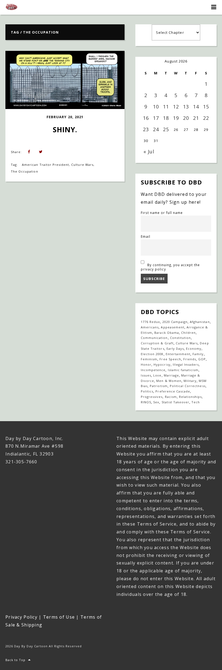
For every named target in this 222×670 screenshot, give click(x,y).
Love (157, 375)
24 (156, 129)
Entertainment (178, 354)
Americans (150, 327)
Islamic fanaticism (183, 370)
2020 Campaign (175, 322)
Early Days (175, 348)
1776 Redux (150, 322)
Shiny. (65, 129)
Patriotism (158, 386)
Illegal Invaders (186, 364)
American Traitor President (45, 165)
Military (190, 381)
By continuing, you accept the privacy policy (170, 267)
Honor (146, 364)
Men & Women (168, 381)
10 (156, 106)
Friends (189, 359)
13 (186, 106)
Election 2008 (152, 354)
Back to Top (15, 660)
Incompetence (153, 370)
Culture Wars (82, 165)
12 (176, 106)
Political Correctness (187, 386)
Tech (195, 402)
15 (206, 106)
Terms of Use (59, 617)
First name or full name (162, 212)
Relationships (190, 397)
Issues (146, 375)
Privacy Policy (21, 617)
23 (146, 129)
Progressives (151, 397)
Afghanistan (200, 322)
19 (176, 118)
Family (198, 354)
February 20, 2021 (65, 116)
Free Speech (170, 359)
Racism (171, 397)
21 (196, 118)
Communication (154, 338)
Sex (156, 402)
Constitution (180, 338)
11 (166, 106)
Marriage (171, 375)
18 (166, 118)
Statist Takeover (176, 402)
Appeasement (172, 327)
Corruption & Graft (157, 343)
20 (186, 118)
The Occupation (24, 171)
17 (156, 118)
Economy (193, 348)
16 (146, 118)
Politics (147, 391)
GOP (202, 359)
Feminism (149, 359)
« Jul (148, 151)
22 (206, 118)
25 (166, 129)
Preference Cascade (172, 391)
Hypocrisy (162, 364)
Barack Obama (166, 333)
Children (188, 333)
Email (145, 236)
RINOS (146, 402)
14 (196, 106)
